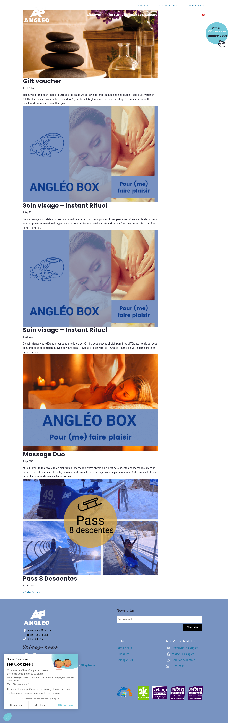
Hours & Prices (196, 5)
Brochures (123, 654)
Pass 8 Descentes (50, 578)
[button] (7, 717)
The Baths (115, 14)
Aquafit (169, 14)
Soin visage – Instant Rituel (65, 205)
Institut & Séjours (143, 14)
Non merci (16, 705)
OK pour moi (66, 705)
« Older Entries (31, 592)
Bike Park (177, 666)
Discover (94, 14)
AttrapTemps (88, 665)
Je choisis (40, 705)
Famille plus (124, 648)
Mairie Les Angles (182, 654)
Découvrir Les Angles (184, 648)
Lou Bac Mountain (183, 660)
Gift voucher (42, 81)
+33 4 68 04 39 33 (167, 5)
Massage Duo (44, 454)
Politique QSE (125, 660)
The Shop (188, 14)
